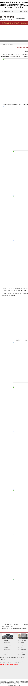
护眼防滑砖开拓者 (20, 18)
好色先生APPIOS (24, 684)
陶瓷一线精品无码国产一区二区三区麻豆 (10, 11)
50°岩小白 (22, 652)
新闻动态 (11, 44)
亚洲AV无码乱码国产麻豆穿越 (14, 685)
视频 (5, 654)
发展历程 (6, 647)
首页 (4, 44)
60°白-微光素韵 (23, 640)
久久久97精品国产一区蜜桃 (14, 684)
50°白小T (22, 645)
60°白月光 (22, 642)
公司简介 (6, 640)
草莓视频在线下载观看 (14, 682)
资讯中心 (7, 44)
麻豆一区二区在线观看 (8, 681)
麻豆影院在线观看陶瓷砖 (5, 657)
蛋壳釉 (21, 647)
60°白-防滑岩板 (23, 649)
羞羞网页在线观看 (5, 684)
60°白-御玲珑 (22, 654)
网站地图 (2, 681)
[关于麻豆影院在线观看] (7, 638)
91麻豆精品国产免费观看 (18, 681)
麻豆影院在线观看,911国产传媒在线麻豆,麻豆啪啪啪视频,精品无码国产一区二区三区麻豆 (14, 4)
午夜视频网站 (7, 682)
